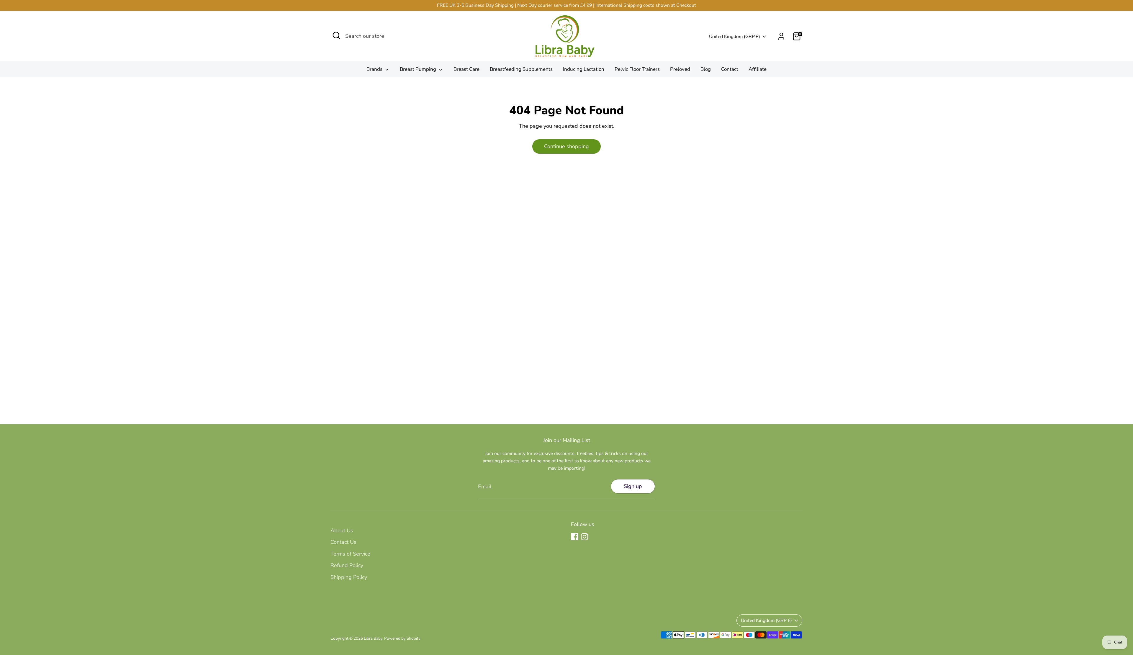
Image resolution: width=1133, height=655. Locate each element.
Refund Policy (346, 565)
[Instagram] (584, 536)
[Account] (781, 36)
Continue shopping (566, 146)
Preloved (680, 69)
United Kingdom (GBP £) (734, 36)
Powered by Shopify (402, 638)
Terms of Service (350, 553)
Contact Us (343, 542)
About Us (341, 530)
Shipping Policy (348, 577)
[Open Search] (336, 35)
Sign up (633, 486)
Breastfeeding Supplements (521, 69)
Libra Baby (373, 638)
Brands (375, 69)
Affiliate (758, 69)
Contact (729, 69)
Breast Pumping (418, 69)
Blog (705, 69)
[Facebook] (574, 536)
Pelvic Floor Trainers (637, 69)
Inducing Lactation (583, 69)
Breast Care (466, 69)
